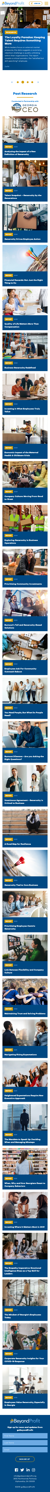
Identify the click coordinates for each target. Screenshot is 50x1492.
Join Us (37, 3)
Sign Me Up (24, 1459)
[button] (12, 82)
